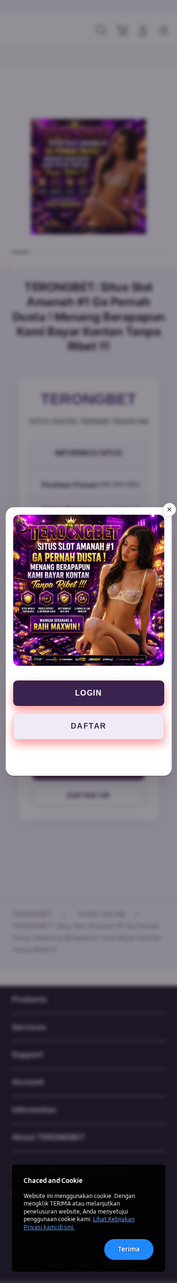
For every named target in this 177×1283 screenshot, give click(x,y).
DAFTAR (89, 726)
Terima (129, 1249)
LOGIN (88, 693)
